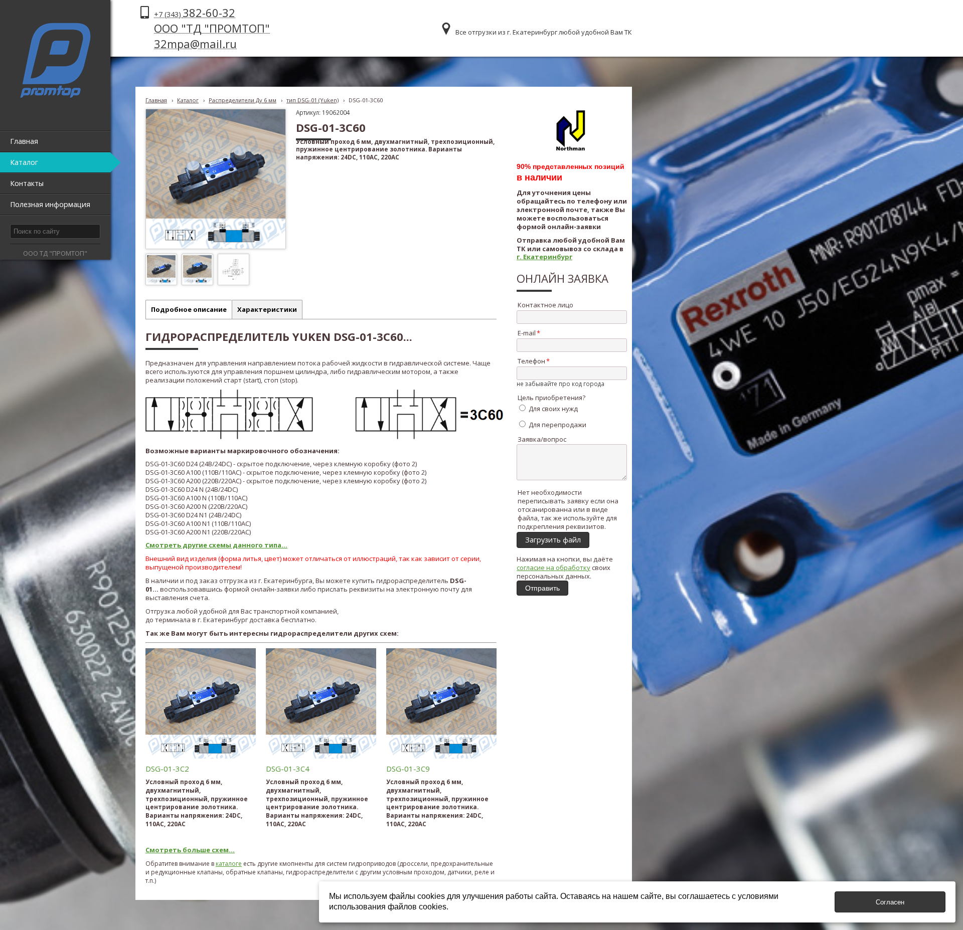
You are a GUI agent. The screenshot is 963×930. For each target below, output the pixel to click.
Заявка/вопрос (542, 439)
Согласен (890, 902)
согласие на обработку (553, 567)
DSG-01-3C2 (167, 769)
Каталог (188, 100)
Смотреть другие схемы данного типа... (216, 544)
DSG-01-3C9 (408, 769)
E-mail (527, 332)
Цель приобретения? (551, 397)
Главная (156, 100)
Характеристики (267, 309)
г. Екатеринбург (544, 256)
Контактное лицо (545, 304)
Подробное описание (189, 309)
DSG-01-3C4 (287, 769)
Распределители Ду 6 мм (242, 100)
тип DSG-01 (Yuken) (312, 100)
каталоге (229, 863)
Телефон (531, 360)
